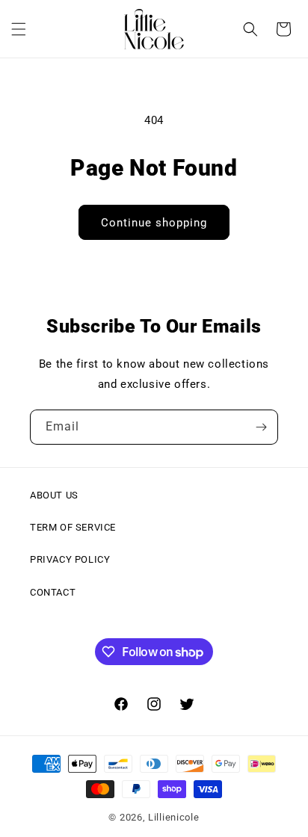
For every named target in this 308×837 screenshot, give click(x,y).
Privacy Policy (70, 559)
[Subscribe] (260, 427)
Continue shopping (154, 222)
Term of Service (73, 527)
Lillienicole (173, 817)
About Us (54, 495)
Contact (53, 592)
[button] (18, 29)
